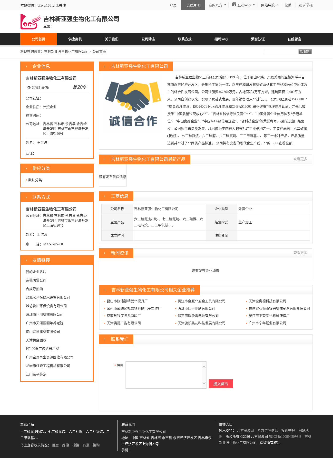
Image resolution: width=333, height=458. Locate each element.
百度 (55, 445)
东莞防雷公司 (36, 280)
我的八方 (215, 5)
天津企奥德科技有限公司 (267, 301)
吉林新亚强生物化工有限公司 (66, 51)
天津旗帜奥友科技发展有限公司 (201, 323)
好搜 (65, 445)
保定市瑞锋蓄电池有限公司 (198, 316)
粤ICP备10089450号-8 (285, 436)
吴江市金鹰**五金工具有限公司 (201, 301)
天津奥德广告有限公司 (124, 323)
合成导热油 (34, 289)
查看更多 (300, 159)
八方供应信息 (267, 430)
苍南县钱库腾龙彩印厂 (124, 316)
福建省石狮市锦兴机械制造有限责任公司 (279, 308)
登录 (173, 5)
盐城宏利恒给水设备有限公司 (48, 297)
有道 (86, 445)
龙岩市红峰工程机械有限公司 (48, 366)
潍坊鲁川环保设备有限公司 (46, 306)
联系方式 (185, 39)
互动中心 (244, 5)
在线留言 (294, 39)
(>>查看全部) (284, 143)
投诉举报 (288, 430)
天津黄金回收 (36, 340)
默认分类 (35, 180)
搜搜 (75, 445)
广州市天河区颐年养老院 (44, 323)
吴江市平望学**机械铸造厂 (269, 316)
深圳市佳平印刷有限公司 (196, 308)
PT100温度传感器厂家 (42, 349)
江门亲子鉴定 (36, 374)
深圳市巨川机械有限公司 (44, 314)
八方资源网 (245, 430)
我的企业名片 (36, 272)
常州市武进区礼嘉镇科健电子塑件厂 (134, 308)
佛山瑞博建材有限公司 (43, 331)
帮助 (288, 5)
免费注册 (193, 5)
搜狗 (96, 445)
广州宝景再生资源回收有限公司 (50, 357)
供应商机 (75, 39)
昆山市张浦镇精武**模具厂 (127, 301)
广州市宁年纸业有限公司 (267, 323)
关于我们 (111, 39)
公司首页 (38, 39)
